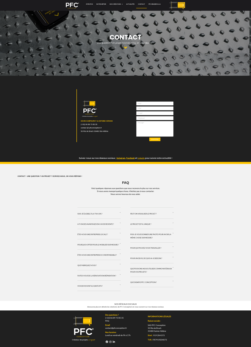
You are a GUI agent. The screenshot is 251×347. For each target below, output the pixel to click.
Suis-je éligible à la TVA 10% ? (89, 214)
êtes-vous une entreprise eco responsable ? (97, 255)
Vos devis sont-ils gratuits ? (90, 286)
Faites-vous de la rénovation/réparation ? (96, 276)
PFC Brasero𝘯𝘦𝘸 (155, 4)
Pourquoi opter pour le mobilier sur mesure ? (98, 245)
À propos (89, 4)
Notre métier (101, 4)
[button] (99, 215)
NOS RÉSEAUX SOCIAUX (125, 304)
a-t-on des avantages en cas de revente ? (95, 224)
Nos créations (115, 4)
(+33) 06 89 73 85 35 (114, 318)
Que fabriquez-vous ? (87, 265)
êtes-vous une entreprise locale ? (92, 234)
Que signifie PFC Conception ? (143, 282)
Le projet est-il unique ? (140, 224)
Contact (141, 4)
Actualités (130, 4)
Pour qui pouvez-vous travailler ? (145, 248)
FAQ (107, 321)
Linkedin (141, 158)
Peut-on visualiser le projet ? (143, 214)
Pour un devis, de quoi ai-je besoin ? (146, 258)
